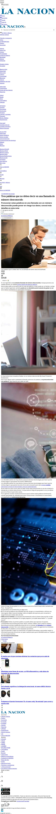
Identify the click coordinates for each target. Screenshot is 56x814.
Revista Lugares (4, 152)
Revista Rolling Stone (6, 156)
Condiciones (20, 801)
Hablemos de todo (5, 81)
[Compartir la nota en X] (4, 278)
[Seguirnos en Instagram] (2, 781)
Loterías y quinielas (5, 114)
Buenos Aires (3, 69)
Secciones (4, 18)
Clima (1, 40)
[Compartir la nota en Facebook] (2, 278)
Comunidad (3, 76)
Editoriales (3, 87)
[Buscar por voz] (53, 29)
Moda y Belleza (4, 118)
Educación (3, 73)
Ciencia (2, 80)
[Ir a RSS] (2, 786)
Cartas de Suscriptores (6, 90)
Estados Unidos (4, 64)
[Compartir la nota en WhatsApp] (4, 274)
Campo (2, 52)
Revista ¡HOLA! (4, 151)
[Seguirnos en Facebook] (2, 772)
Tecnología (3, 109)
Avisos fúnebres (4, 135)
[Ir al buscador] (2, 7)
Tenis (1, 99)
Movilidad (2, 57)
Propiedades (3, 54)
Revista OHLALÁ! (4, 149)
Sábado (2, 142)
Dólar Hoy (3, 50)
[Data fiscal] (2, 811)
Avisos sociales (4, 137)
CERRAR (2, 1)
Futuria (2, 48)
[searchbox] (27, 30)
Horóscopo (3, 111)
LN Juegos (2, 106)
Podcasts (2, 116)
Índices (2, 59)
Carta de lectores (4, 139)
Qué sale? (2, 123)
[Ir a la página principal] (28, 13)
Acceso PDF (3, 132)
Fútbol (2, 95)
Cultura (2, 74)
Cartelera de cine (4, 125)
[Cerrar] (25, 27)
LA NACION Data (4, 41)
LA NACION (4, 194)
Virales (5, 641)
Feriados (2, 113)
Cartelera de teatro (5, 126)
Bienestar (2, 78)
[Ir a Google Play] (5, 791)
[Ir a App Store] (5, 794)
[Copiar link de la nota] (2, 276)
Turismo (2, 107)
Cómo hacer (4, 639)
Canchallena (3, 100)
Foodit (3, 20)
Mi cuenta (4, 24)
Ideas (1, 144)
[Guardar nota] (2, 271)
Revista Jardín (3, 158)
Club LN (4, 22)
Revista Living (3, 154)
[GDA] (5, 806)
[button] (28, 108)
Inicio (3, 16)
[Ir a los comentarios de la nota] (4, 271)
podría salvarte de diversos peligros (27, 284)
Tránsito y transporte (6, 38)
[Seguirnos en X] (2, 777)
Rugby (2, 97)
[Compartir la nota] (2, 274)
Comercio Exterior (5, 55)
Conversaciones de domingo (8, 140)
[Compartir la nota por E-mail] (5, 278)
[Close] (2, 706)
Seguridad (3, 71)
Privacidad (26, 801)
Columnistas (3, 88)
